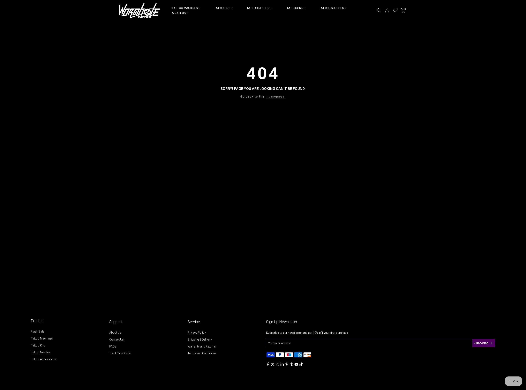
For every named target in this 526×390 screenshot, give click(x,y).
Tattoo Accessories (44, 359)
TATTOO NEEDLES (258, 8)
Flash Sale (37, 331)
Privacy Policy (197, 332)
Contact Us (116, 339)
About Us (115, 332)
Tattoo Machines (42, 338)
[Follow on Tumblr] (291, 364)
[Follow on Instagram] (277, 364)
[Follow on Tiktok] (301, 364)
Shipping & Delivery (200, 339)
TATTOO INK (295, 8)
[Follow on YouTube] (296, 364)
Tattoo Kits (38, 345)
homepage (276, 96)
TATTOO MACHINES (185, 8)
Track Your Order (120, 353)
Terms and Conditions (202, 353)
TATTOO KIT (222, 8)
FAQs (112, 346)
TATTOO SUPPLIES (331, 8)
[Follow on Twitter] (273, 364)
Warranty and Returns (202, 346)
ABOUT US (179, 13)
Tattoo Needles (40, 352)
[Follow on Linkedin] (282, 364)
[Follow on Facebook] (268, 364)
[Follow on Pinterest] (287, 364)
